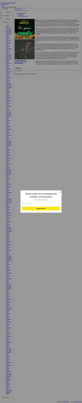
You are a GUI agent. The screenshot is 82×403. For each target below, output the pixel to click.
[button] (41, 195)
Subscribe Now (41, 208)
